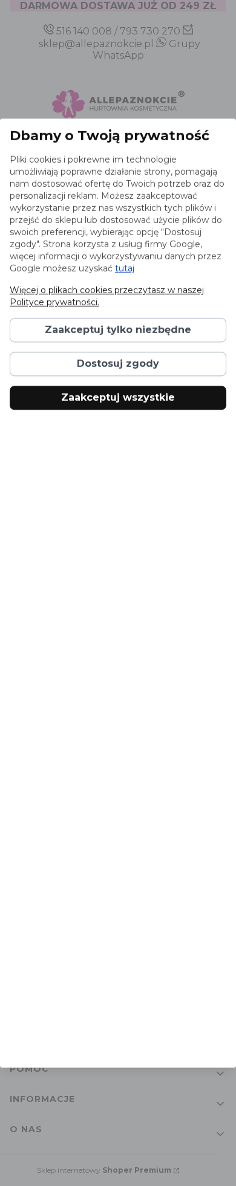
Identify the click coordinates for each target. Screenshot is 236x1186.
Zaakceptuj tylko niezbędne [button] (118, 329)
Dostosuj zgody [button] (118, 363)
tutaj (124, 268)
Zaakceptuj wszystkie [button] (118, 397)
